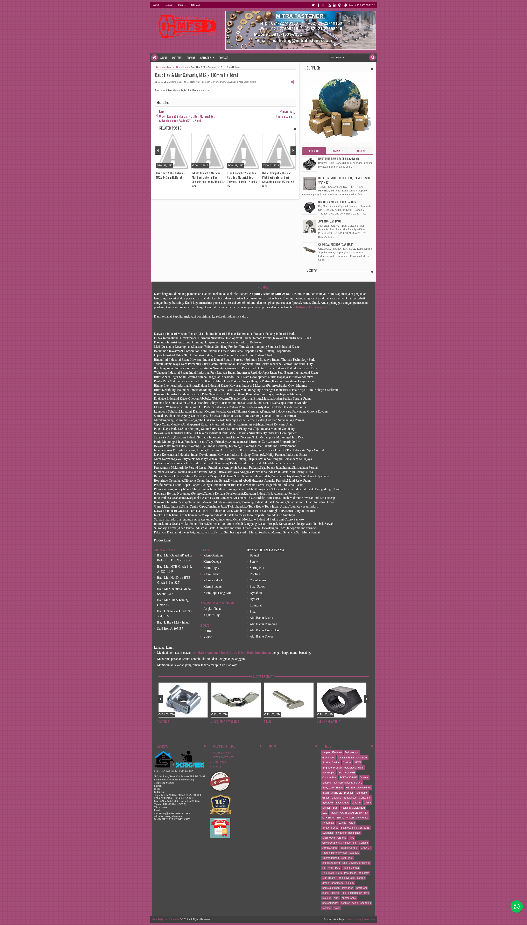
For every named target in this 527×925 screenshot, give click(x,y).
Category (205, 58)
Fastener (205, 82)
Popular (314, 151)
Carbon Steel (329, 777)
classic (367, 802)
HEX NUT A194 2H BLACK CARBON (337, 202)
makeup (326, 898)
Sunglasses (350, 797)
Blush (325, 792)
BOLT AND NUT (348, 777)
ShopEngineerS (222, 752)
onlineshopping (331, 862)
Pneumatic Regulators (356, 873)
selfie (355, 903)
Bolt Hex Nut (193, 82)
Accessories (364, 787)
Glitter (325, 797)
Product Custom (331, 762)
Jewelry (364, 777)
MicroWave (328, 837)
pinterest (345, 5)
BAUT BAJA (219, 766)
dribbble (340, 5)
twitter (313, 5)
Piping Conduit (351, 867)
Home (154, 57)
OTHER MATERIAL (333, 817)
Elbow (339, 787)
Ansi (340, 772)
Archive (361, 151)
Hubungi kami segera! (311, 307)
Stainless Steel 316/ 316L (355, 827)
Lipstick (326, 782)
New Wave (362, 817)
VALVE (350, 817)
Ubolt (361, 767)
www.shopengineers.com (360, 919)
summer (326, 908)
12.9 (324, 812)
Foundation (362, 792)
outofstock (350, 767)
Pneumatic (328, 822)
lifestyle (335, 892)
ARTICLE (336, 792)
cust (343, 858)
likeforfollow (355, 892)
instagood (347, 888)
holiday (350, 883)
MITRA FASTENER (223, 757)
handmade (337, 883)
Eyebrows (327, 802)
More (180, 5)
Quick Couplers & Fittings (336, 842)
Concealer (365, 797)
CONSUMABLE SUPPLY (354, 812)
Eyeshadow (342, 802)
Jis (323, 867)
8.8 (355, 842)
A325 (352, 822)
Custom (347, 762)
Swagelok (327, 832)
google (323, 5)
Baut (335, 807)
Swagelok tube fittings (348, 832)
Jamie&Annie (329, 847)
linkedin (334, 5)
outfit (336, 898)
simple (253, 82)
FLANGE (350, 772)
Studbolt (354, 852)
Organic (341, 837)
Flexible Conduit (349, 847)
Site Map (195, 5)
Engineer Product (332, 767)
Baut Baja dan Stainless (165, 919)
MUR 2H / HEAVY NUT (276, 721)
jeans (325, 892)
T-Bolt (215, 721)
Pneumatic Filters (332, 873)
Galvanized (232, 82)
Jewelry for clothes (359, 862)
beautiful (356, 802)
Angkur (334, 812)
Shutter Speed (330, 827)
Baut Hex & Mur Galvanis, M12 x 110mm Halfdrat (196, 74)
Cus (344, 862)
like (344, 892)
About (156, 5)
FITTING (350, 787)
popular (345, 903)
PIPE (351, 837)
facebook (318, 5)
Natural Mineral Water (334, 852)
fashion (326, 807)
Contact (169, 5)
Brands (191, 58)
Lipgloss (336, 797)
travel (337, 908)
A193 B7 (341, 822)
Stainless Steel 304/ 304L (347, 782)
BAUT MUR (219, 761)
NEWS (357, 762)
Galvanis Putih (218, 82)
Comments (337, 151)
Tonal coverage (346, 877)
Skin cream (328, 877)
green (325, 883)
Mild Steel (243, 82)
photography (349, 898)
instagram (361, 888)
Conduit (363, 842)
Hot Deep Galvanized (353, 807)
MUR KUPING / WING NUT (173, 721)
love (366, 892)
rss (329, 5)
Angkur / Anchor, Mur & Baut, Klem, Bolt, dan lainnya (232, 652)
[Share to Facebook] (195, 715)
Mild (330, 867)
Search (372, 57)
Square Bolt (324, 721)
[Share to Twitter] (200, 715)
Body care (328, 787)
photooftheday (330, 903)
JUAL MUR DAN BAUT (330, 221)
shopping (365, 903)
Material (177, 58)
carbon (361, 877)
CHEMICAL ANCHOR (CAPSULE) (335, 244)
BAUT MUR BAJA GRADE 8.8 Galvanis (338, 158)
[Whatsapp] (517, 906)
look (350, 858)
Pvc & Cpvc (328, 772)
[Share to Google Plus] (205, 715)
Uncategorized (330, 858)
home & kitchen (331, 888)
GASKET (366, 847)
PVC (337, 867)
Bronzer (348, 792)
